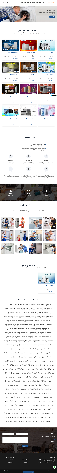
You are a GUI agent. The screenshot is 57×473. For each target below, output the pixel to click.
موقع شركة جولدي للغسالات (22, 333)
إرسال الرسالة (25, 446)
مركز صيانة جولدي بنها (43, 376)
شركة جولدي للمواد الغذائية (24, 332)
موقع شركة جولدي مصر (11, 312)
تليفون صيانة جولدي (6, 364)
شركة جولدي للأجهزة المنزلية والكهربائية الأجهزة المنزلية (26, 316)
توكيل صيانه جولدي (12, 373)
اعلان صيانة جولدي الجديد (13, 352)
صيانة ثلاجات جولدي (31, 96)
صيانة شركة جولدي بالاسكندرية (10, 336)
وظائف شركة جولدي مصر (18, 345)
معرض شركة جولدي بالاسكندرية (38, 320)
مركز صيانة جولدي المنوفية (37, 364)
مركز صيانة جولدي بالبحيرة (14, 380)
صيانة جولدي (42, 32)
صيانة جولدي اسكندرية (27, 352)
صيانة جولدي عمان (44, 364)
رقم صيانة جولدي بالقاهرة (50, 365)
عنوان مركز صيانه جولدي (37, 401)
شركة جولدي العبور (36, 324)
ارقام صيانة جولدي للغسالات (48, 408)
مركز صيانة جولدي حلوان (9, 404)
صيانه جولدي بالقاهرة (31, 385)
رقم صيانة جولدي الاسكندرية (8, 348)
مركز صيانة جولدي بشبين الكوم (35, 405)
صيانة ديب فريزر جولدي (48, 118)
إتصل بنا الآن (52, 16)
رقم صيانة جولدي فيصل (14, 401)
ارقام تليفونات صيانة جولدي (34, 393)
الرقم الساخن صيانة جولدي (29, 396)
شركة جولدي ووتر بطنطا (24, 321)
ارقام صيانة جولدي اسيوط (40, 381)
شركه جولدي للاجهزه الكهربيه (22, 325)
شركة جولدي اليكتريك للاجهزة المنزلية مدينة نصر (24, 304)
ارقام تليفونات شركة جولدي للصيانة (27, 341)
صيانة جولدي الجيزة (6, 397)
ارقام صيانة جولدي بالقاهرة (33, 377)
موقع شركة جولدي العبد (48, 344)
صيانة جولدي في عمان (26, 377)
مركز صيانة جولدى (48, 421)
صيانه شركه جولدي (7, 321)
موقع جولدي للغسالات (41, 412)
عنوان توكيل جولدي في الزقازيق (35, 417)
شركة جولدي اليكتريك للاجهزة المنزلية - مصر (38, 317)
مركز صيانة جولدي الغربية (13, 361)
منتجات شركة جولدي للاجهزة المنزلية (10, 308)
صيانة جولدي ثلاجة (20, 361)
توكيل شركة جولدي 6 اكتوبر (21, 328)
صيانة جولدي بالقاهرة (42, 356)
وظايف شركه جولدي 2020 (48, 324)
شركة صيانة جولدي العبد (28, 380)
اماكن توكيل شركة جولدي (14, 333)
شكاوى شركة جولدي (15, 344)
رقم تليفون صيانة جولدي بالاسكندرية (35, 397)
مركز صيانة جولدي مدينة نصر (38, 385)
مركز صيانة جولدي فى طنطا (40, 400)
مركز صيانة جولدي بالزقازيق (41, 392)
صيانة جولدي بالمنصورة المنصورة (29, 360)
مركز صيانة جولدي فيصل (40, 408)
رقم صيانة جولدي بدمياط (16, 404)
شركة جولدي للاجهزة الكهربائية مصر (46, 336)
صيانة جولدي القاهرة (25, 392)
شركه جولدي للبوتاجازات (34, 345)
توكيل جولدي (32, 74)
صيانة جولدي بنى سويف (25, 365)
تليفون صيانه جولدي (8, 388)
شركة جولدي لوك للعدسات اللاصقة (15, 321)
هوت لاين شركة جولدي (50, 333)
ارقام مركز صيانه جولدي (21, 360)
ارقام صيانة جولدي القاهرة (49, 357)
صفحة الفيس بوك (10, 462)
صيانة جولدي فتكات (11, 369)
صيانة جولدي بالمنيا (30, 401)
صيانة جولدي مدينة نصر (43, 365)
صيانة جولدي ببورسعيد (36, 396)
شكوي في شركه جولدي (16, 329)
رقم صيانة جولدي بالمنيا (26, 361)
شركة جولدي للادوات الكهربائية (11, 320)
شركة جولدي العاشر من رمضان (48, 308)
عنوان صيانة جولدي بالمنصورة (47, 388)
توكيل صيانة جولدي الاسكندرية (14, 397)
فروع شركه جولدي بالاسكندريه (50, 316)
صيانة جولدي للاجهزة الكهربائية (33, 392)
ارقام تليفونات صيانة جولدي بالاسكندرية (23, 400)
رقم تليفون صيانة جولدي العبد (16, 348)
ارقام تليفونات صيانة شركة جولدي (20, 320)
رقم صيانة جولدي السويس (34, 369)
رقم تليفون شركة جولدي (19, 308)
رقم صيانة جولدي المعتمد (34, 352)
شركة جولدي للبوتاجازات (18, 312)
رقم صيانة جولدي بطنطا (43, 360)
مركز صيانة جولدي (14, 74)
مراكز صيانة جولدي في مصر (7, 396)
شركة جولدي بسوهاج (24, 336)
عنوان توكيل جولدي (6, 412)
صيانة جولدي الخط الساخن (46, 385)
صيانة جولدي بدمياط (35, 368)
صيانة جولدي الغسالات (22, 372)
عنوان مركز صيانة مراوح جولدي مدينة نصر (39, 413)
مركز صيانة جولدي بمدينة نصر (49, 392)
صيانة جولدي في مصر (49, 368)
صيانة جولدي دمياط (29, 357)
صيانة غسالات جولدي (49, 96)
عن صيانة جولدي (26, 2)
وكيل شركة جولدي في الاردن (26, 345)
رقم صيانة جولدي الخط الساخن (18, 384)
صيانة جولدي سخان (6, 352)
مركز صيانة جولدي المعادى (31, 389)
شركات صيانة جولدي (13, 376)
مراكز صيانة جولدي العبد (42, 361)
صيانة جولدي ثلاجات (35, 356)
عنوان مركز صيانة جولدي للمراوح (49, 400)
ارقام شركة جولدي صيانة (7, 340)
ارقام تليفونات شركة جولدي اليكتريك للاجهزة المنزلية (24, 340)
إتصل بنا (22, 2)
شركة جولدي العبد (12, 341)
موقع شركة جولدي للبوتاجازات (24, 324)
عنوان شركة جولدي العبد (28, 344)
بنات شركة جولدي (16, 316)
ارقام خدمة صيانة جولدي (24, 353)
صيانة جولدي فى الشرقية (33, 384)
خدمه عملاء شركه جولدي (41, 345)
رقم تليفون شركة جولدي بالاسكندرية (47, 321)
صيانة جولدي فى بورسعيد (17, 408)
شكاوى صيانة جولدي (23, 357)
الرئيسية (44, 2)
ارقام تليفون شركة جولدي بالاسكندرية (8, 337)
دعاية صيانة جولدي (37, 365)
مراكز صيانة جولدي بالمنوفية (16, 389)
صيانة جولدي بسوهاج (10, 385)
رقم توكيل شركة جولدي (17, 337)
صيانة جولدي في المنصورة (50, 401)
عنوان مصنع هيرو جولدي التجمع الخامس (17, 417)
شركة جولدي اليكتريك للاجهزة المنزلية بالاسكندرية (34, 336)
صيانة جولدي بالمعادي (49, 372)
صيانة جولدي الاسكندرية (29, 356)
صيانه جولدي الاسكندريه (44, 397)
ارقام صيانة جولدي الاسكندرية (50, 373)
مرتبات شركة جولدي (33, 308)
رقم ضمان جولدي (35, 412)
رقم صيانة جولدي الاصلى (49, 348)
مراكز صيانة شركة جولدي (17, 332)
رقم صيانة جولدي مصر (33, 381)
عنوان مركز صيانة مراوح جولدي (49, 412)
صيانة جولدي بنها (5, 369)
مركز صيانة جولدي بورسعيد (24, 404)
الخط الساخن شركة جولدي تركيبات (12, 328)
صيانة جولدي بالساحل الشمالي (47, 353)
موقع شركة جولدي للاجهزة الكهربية (35, 304)
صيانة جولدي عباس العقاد (17, 385)
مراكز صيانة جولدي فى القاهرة (8, 393)
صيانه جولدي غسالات (14, 349)
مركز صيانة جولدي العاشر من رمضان (49, 369)
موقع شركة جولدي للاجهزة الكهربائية (25, 329)
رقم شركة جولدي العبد (41, 344)
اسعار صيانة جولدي (7, 376)
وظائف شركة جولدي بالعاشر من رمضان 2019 (46, 332)
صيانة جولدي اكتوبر (34, 372)
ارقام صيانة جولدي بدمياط (18, 369)
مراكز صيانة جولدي (20, 377)
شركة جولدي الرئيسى (21, 344)
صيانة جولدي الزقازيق (20, 352)
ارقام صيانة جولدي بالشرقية (35, 376)
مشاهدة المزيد (50, 58)
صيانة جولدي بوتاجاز (6, 392)
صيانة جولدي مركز (31, 365)
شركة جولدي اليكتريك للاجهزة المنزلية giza (40, 316)
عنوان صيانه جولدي (19, 392)
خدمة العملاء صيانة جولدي (14, 372)
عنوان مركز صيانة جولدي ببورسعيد (17, 393)
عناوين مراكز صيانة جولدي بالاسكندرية (31, 388)
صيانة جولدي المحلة (49, 360)
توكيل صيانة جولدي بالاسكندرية (26, 369)
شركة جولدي (50, 52)
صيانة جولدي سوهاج (43, 380)
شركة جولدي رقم (37, 333)
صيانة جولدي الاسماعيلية (49, 361)
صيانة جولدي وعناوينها (13, 52)
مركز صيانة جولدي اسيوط (41, 352)
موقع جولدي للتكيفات (21, 412)
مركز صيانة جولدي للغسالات (6, 401)
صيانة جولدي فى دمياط (42, 368)
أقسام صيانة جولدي (39, 2)
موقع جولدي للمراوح (30, 413)
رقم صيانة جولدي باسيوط (50, 380)
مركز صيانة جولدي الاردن (41, 377)
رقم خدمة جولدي (42, 417)
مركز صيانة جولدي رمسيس (32, 400)
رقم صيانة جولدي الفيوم (18, 365)
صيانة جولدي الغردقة (49, 376)
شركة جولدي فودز (42, 324)
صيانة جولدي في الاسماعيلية (9, 408)
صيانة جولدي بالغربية (21, 380)
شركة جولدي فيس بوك (9, 344)
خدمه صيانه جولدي (23, 388)
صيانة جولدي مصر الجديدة (27, 405)
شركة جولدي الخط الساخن (26, 308)
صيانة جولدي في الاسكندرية (27, 376)
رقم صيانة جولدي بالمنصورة (40, 404)
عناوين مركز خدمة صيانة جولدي (32, 404)
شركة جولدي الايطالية (47, 345)
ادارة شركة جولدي (31, 324)
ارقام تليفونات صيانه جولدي (35, 380)
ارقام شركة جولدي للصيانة (43, 333)
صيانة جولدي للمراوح (39, 388)
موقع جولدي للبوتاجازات (15, 413)
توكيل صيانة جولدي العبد (48, 377)
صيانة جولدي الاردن (18, 364)
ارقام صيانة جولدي (49, 74)
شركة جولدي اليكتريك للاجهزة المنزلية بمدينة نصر (45, 329)
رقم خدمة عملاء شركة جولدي (33, 312)
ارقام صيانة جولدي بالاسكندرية (34, 361)
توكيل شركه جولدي (35, 344)
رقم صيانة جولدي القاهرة (18, 381)
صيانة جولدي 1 (12, 381)
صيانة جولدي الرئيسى (20, 349)
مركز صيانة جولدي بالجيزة (24, 385)
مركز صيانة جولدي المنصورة (19, 373)
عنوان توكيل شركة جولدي (33, 337)
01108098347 (11, 459)
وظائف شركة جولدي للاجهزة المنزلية (30, 328)
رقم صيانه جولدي (8, 349)
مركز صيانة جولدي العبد (49, 356)
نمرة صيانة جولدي (51, 397)
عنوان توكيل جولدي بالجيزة (7, 417)
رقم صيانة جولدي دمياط (29, 368)
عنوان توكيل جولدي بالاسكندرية (14, 412)
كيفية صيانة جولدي (7, 381)
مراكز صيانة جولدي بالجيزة (43, 396)
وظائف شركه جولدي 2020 (16, 324)
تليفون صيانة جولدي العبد (7, 380)
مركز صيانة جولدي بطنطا (20, 376)
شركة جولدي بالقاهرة (6, 341)
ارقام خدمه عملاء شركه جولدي (25, 337)
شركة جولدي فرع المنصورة (46, 320)
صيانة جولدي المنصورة (42, 357)
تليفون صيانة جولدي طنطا (19, 405)
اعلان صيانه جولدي (15, 356)
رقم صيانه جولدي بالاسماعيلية (39, 389)
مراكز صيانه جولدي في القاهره (16, 388)
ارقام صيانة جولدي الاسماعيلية (48, 381)
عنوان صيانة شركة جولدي (50, 340)
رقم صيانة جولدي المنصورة (41, 372)
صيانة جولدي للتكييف (6, 400)
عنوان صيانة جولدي (11, 365)
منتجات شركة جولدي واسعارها (29, 320)
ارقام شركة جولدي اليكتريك (18, 341)
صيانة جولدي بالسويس (26, 384)
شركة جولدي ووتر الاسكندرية (14, 317)
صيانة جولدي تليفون (6, 361)
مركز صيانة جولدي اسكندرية (47, 389)
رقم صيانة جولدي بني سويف (16, 357)
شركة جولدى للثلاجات (22, 421)
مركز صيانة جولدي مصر (47, 384)
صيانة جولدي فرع (41, 369)
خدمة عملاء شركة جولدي (40, 308)
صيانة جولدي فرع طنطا (8, 360)
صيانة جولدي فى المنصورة (27, 373)
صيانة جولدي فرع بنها (12, 405)
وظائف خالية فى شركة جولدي (34, 329)
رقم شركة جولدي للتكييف (8, 324)
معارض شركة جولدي (38, 328)
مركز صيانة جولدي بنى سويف (31, 353)
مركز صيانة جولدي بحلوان (24, 389)
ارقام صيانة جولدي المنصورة (8, 356)
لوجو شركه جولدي (8, 325)
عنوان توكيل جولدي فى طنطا (49, 417)
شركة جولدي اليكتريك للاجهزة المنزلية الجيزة (11, 304)
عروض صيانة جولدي (5, 365)
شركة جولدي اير (5, 316)
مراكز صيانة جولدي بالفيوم (13, 400)
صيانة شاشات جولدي (13, 118)
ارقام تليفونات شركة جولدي (48, 325)
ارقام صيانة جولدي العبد (39, 353)
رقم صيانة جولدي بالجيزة (42, 373)
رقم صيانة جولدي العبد (31, 348)
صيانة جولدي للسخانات (38, 409)
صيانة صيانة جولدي (7, 372)
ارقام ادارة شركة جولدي (18, 336)
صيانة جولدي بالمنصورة (27, 349)
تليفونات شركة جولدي (43, 340)
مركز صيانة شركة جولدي (50, 337)
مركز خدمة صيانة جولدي (22, 356)
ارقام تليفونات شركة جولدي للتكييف (31, 325)
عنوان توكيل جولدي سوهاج (7, 413)
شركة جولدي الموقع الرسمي (45, 328)
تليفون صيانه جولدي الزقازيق (50, 405)
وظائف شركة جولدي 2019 (25, 312)
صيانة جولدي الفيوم (36, 360)
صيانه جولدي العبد (35, 357)
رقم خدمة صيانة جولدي (9, 353)
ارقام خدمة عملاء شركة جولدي (36, 340)
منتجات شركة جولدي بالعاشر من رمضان (34, 332)
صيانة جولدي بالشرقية (48, 404)
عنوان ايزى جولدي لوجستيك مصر (23, 413)
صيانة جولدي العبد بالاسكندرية (47, 349)
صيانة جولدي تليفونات (43, 405)
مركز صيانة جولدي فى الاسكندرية (25, 408)
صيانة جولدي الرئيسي (31, 52)
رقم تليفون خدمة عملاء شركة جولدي (41, 337)
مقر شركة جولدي (30, 317)
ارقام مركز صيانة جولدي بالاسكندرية (23, 401)
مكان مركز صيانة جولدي (9, 409)
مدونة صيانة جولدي (32, 2)
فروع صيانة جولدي (49, 285)
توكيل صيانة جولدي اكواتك (25, 381)
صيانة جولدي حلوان (50, 396)
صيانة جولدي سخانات (8, 389)
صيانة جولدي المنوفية (28, 372)
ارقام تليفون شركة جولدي (7, 333)
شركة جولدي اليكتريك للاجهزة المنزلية (46, 304)
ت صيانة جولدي (15, 377)
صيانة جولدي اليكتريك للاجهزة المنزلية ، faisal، (24, 397)
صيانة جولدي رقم (23, 368)
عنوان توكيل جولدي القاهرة (28, 412)
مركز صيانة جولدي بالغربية (15, 396)
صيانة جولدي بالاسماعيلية (24, 409)
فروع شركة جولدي (40, 312)
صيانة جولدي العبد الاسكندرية (16, 353)
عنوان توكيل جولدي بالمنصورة (27, 417)
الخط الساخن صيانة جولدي (49, 352)
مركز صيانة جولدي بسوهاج (13, 392)
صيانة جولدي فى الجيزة (33, 408)
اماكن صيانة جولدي (40, 393)
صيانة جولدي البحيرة (14, 360)
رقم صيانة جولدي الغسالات (8, 368)
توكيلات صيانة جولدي (50, 364)
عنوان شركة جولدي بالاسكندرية (49, 317)
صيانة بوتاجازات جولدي (30, 118)
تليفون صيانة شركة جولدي (14, 325)
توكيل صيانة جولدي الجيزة (16, 368)
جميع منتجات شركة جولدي (30, 333)
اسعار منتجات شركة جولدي (38, 321)
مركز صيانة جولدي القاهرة (6, 373)
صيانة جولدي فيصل (24, 364)
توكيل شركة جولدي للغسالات (50, 341)
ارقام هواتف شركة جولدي (14, 340)
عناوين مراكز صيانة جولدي (10, 384)
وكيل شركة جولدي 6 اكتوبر (31, 321)
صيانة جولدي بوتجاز (31, 409)
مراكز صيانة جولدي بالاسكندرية (48, 393)
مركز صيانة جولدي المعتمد (24, 348)
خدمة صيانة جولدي (33, 349)
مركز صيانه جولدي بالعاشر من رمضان (46, 409)
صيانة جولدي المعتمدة (39, 349)
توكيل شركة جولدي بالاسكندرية (9, 332)
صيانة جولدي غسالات (6, 405)
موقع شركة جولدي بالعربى (40, 325)
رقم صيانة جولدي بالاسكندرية (8, 357)
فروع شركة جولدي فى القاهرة (23, 317)
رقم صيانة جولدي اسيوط (40, 384)
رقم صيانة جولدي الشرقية (35, 373)
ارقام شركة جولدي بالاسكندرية (10, 345)
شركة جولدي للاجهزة (46, 312)
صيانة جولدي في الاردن (12, 364)
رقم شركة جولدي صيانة (7, 317)
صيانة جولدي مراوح (22, 396)
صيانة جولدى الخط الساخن (41, 421)
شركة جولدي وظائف (10, 316)
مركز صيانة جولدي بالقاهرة (9, 377)
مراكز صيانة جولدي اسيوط (26, 393)
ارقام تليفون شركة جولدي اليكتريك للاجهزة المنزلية (39, 341)
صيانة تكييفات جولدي (13, 96)
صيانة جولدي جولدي (30, 364)
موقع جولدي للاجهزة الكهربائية (49, 413)
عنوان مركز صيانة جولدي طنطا (16, 409)
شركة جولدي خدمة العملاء (9, 329)
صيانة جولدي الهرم (43, 401)
